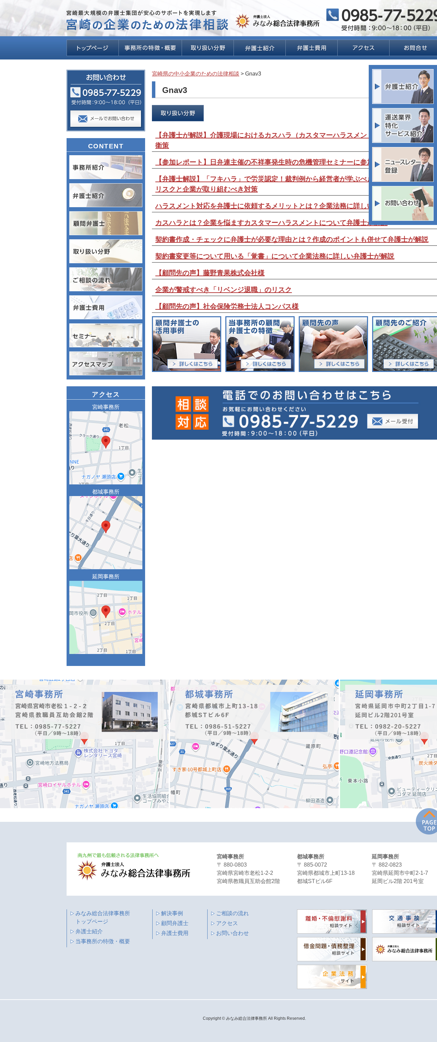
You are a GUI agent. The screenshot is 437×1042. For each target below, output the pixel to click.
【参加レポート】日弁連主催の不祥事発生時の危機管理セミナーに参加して (271, 162)
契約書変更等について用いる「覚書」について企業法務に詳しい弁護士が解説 (274, 256)
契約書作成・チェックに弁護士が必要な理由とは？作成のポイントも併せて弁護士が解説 (291, 239)
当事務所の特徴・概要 (102, 941)
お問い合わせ (232, 933)
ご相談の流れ (232, 913)
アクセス (227, 923)
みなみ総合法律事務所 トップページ (102, 917)
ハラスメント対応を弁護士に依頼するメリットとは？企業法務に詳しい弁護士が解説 (285, 206)
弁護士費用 (174, 933)
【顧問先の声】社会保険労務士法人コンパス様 (227, 306)
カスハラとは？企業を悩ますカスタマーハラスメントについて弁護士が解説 (271, 222)
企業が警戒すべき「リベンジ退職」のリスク (223, 289)
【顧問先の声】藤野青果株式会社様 (210, 273)
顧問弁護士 (174, 923)
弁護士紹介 (89, 931)
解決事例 (172, 913)
